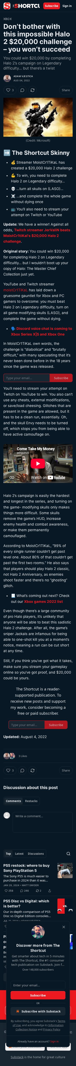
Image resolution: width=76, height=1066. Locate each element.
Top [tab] (8, 854)
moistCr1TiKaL (15, 290)
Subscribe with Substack (41, 1011)
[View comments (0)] (22, 90)
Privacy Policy (51, 1029)
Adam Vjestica (23, 76)
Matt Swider (30, 885)
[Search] (68, 853)
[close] (63, 927)
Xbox (7, 19)
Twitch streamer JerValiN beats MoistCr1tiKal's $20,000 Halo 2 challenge (36, 235)
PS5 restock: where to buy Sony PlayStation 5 (26, 868)
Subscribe (51, 6)
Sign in (67, 6)
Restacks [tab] (31, 801)
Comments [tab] (13, 801)
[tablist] (21, 801)
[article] (38, 878)
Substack (17, 1057)
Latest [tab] (19, 854)
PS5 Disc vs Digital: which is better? (26, 903)
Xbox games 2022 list (43, 601)
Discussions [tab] (36, 854)
